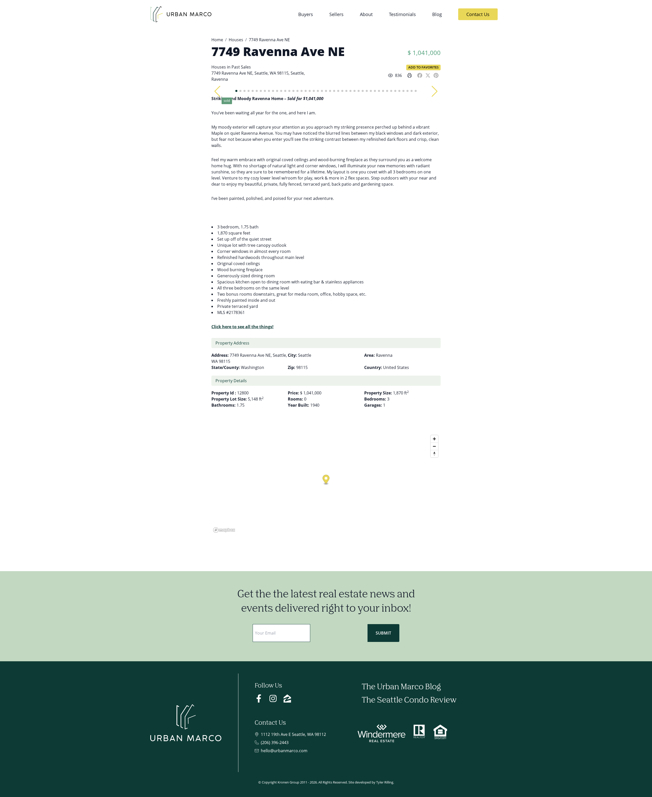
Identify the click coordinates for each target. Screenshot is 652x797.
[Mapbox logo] (224, 530)
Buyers (305, 14)
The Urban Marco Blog (401, 687)
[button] (217, 91)
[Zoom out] (434, 446)
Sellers (336, 14)
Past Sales (241, 67)
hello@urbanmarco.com (284, 750)
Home (217, 40)
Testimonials (402, 14)
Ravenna (219, 79)
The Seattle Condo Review (409, 700)
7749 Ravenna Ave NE (278, 51)
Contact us (478, 14)
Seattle (297, 73)
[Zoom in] (434, 439)
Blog (437, 14)
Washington (252, 367)
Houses (236, 40)
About (366, 14)
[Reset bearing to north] (434, 453)
